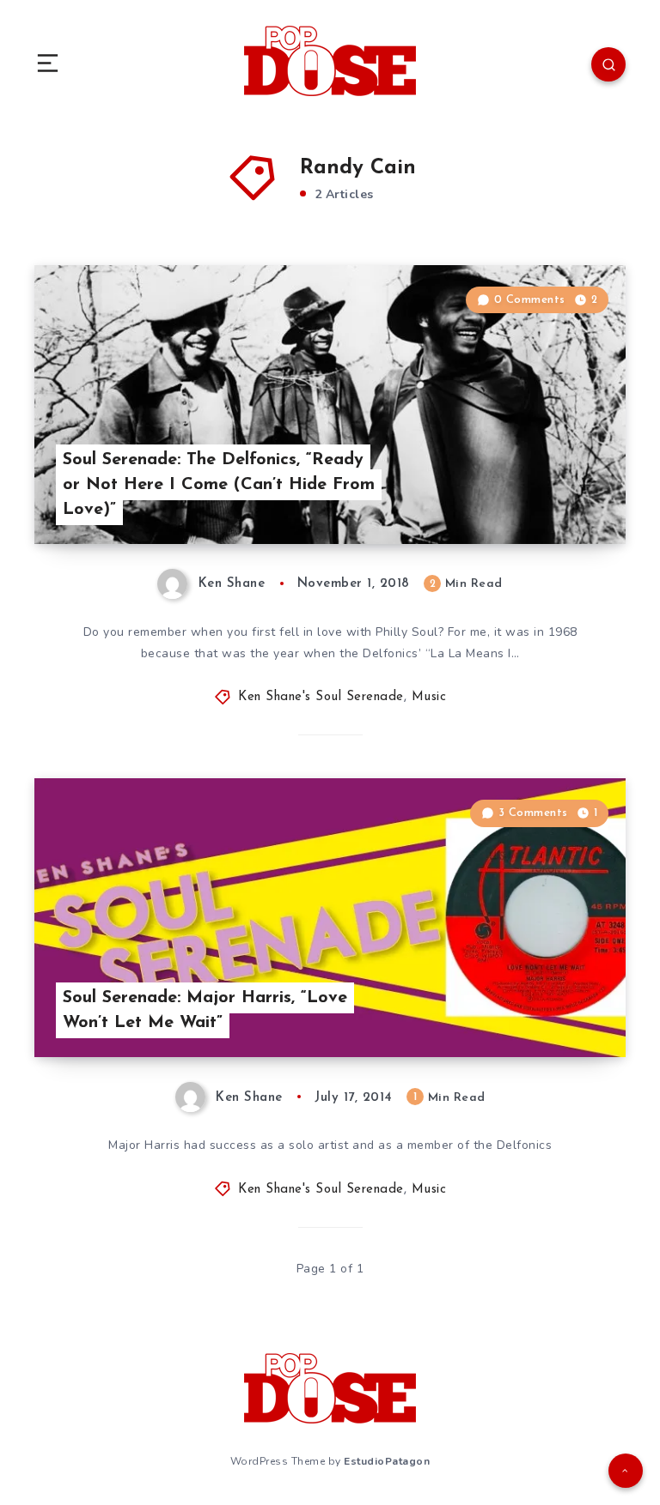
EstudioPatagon (387, 1461)
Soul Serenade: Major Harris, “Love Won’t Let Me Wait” (205, 1010)
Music (429, 697)
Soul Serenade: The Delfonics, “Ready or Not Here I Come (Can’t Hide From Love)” (219, 484)
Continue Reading (565, 495)
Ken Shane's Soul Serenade (321, 697)
